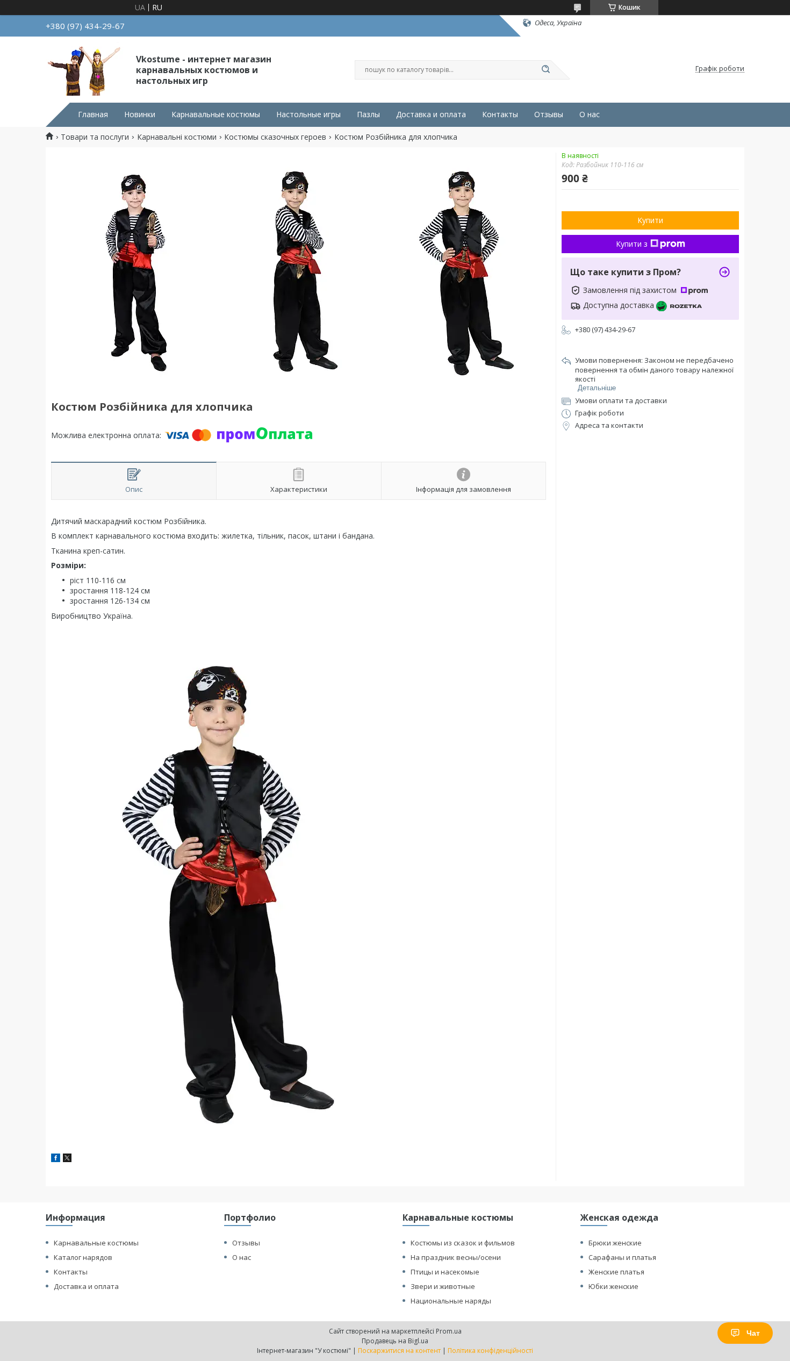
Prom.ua (449, 1331)
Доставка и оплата (431, 114)
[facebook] (55, 1159)
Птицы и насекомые (445, 1272)
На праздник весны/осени (456, 1257)
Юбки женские (613, 1286)
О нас (589, 114)
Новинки (139, 114)
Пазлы (368, 114)
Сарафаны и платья (622, 1257)
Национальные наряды (451, 1301)
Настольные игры (308, 114)
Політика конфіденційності (490, 1350)
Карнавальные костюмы (215, 114)
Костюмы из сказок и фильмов (463, 1243)
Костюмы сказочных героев (275, 137)
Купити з (632, 244)
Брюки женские (615, 1243)
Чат (753, 1333)
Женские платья (616, 1272)
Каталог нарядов (83, 1257)
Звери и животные (443, 1286)
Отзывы (548, 114)
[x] (67, 1159)
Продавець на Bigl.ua (395, 1340)
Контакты (500, 114)
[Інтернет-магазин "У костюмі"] (86, 69)
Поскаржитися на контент (399, 1350)
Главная (93, 114)
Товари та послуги (95, 137)
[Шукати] (545, 70)
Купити (650, 220)
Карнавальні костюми (177, 137)
